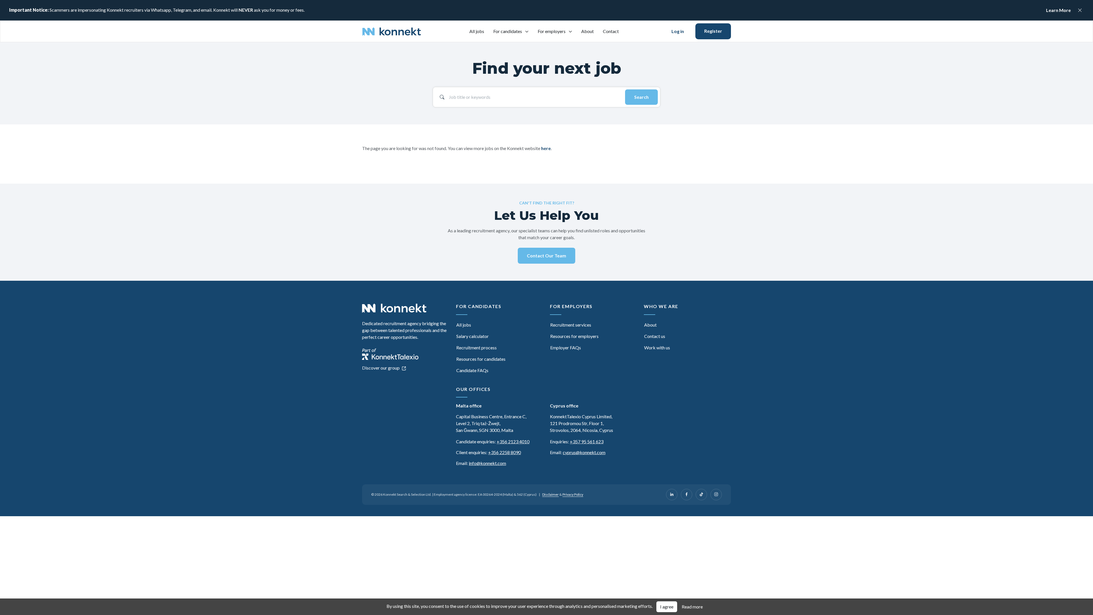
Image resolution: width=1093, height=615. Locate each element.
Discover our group (381, 367)
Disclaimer (550, 494)
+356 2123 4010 (513, 441)
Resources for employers (574, 336)
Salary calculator (472, 336)
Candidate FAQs (472, 370)
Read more (692, 606)
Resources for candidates (481, 359)
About (587, 31)
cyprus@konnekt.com (584, 452)
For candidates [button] (508, 31)
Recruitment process (476, 347)
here (546, 148)
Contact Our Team (546, 255)
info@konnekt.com (487, 463)
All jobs (476, 31)
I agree (666, 606)
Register (713, 31)
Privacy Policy (572, 494)
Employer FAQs (565, 347)
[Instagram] (716, 494)
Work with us (657, 347)
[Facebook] (686, 494)
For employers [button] (552, 31)
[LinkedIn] (671, 494)
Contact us (654, 336)
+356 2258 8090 (504, 452)
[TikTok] (701, 494)
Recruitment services (570, 324)
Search (641, 97)
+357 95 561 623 (586, 441)
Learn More (1058, 10)
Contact (611, 31)
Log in (677, 31)
